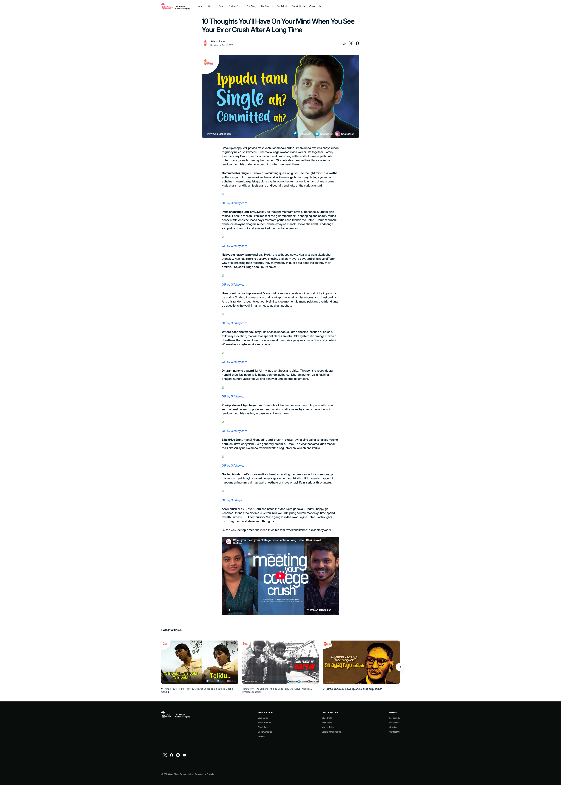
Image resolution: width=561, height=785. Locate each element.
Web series (263, 718)
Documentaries (265, 732)
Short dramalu (264, 722)
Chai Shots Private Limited (181, 774)
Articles (261, 736)
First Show (327, 722)
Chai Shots (327, 718)
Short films (263, 727)
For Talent (394, 722)
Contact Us (394, 732)
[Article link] (199, 667)
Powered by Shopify (204, 774)
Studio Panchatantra (331, 732)
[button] (400, 667)
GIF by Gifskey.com (234, 203)
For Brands (394, 718)
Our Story (394, 727)
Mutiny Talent (328, 727)
